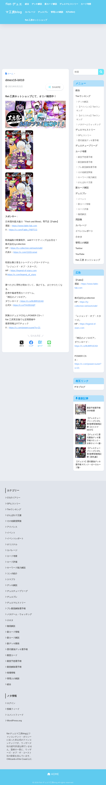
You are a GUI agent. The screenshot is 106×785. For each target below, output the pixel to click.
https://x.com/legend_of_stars (21, 274)
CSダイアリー (13, 498)
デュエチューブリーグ (86, 145)
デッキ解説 (37, 4)
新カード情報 (84, 204)
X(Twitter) (70, 12)
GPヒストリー (84, 135)
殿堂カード (12, 655)
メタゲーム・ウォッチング (19, 614)
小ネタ (78, 237)
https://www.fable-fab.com (24, 226)
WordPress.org (14, 721)
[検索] (101, 72)
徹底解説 (82, 214)
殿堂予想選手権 (85, 157)
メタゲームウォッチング (89, 124)
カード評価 (83, 209)
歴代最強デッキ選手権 (88, 140)
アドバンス (12, 527)
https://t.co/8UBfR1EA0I (32, 301)
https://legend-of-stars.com (23, 270)
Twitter (79, 248)
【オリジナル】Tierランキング (88, 117)
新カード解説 (51, 4)
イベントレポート (84, 231)
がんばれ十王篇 (85, 182)
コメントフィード (15, 715)
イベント (82, 199)
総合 (27, 4)
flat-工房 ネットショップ (87, 260)
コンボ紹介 (12, 573)
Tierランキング (82, 96)
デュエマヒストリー (69, 4)
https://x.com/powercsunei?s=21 (24, 327)
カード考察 (86, 4)
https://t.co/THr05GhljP (24, 305)
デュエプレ (43, 12)
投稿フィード (13, 709)
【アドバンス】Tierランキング (88, 109)
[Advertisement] (53, 46)
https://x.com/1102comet (25, 252)
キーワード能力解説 (87, 177)
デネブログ (79, 387)
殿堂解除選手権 (85, 162)
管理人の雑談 (57, 12)
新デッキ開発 (13, 643)
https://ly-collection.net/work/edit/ (26, 248)
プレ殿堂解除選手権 (87, 167)
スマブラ (11, 579)
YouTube (79, 254)
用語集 (78, 219)
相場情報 (11, 673)
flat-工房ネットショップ (36, 20)
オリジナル (12, 544)
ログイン (11, 703)
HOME (54, 774)
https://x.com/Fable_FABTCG (23, 230)
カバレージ (30, 12)
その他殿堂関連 (85, 172)
